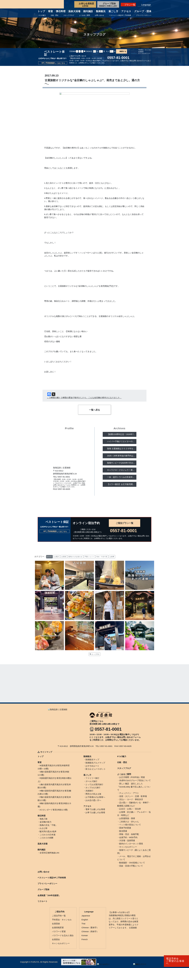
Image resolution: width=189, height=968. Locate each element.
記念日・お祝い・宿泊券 (130, 809)
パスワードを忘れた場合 (63, 935)
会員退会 (56, 939)
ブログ (63, 494)
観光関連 (123, 831)
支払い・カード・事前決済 (131, 799)
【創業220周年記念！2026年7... (121, 434)
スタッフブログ (68, 15)
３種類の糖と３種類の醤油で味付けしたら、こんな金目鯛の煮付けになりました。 (85, 398)
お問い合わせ (99, 15)
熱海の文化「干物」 (48, 825)
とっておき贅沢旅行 (94, 784)
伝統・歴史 (54, 15)
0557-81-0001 (118, 57)
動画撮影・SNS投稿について (132, 863)
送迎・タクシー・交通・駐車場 (133, 796)
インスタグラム (80, 494)
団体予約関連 (125, 828)
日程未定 (89, 51)
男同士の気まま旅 (93, 794)
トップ (41, 11)
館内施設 (88, 11)
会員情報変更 (58, 927)
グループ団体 (43, 889)
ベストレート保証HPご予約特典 (120, 15)
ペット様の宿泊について (130, 825)
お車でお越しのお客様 (95, 812)
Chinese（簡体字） (90, 931)
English (84, 920)
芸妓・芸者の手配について (131, 866)
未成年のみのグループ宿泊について (135, 780)
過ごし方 (113, 11)
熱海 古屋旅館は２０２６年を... (121, 448)
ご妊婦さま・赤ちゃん (129, 822)
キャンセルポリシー (144, 53)
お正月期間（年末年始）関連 (132, 777)
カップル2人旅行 (92, 787)
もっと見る (95, 654)
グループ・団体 (142, 11)
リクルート (42, 901)
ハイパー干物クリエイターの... (120, 441)
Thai (83, 924)
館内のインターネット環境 (131, 844)
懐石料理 (61, 11)
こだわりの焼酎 (46, 838)
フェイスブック (69, 494)
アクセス (87, 806)
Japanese (85, 916)
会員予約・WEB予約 (128, 837)
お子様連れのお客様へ (95, 797)
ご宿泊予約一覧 (59, 916)
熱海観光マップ (92, 759)
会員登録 (141, 51)
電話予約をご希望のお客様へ (175, 961)
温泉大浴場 (74, 11)
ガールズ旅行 (91, 781)
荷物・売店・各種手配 (129, 834)
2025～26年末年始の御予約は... (121, 456)
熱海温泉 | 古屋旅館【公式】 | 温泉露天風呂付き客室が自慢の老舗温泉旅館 (51, 4)
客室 (50, 11)
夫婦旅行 (89, 791)
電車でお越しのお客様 (95, 809)
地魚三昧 (43, 819)
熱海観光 (101, 11)
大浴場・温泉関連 (127, 840)
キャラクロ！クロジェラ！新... (120, 470)
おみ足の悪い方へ (93, 800)
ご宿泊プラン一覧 (124, 523)
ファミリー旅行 (92, 778)
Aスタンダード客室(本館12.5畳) (54, 810)
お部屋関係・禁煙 (127, 818)
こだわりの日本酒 (47, 835)
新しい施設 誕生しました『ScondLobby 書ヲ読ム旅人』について (133, 787)
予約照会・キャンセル (144, 50)
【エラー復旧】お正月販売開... (120, 484)
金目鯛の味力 (45, 822)
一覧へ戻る (94, 410)
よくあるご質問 (84, 15)
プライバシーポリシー (143, 15)
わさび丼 (43, 828)
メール (58, 494)
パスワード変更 (59, 931)
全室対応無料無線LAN (49, 853)
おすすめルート (92, 766)
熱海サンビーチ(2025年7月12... (121, 463)
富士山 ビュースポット (95, 769)
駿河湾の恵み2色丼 (48, 831)
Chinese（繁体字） (90, 927)
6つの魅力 (42, 15)
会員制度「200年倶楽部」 (49, 895)
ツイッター (75, 494)
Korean (84, 935)
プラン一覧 (129, 5)
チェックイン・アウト (129, 793)
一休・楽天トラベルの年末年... (120, 477)
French (84, 939)
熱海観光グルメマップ (95, 763)
